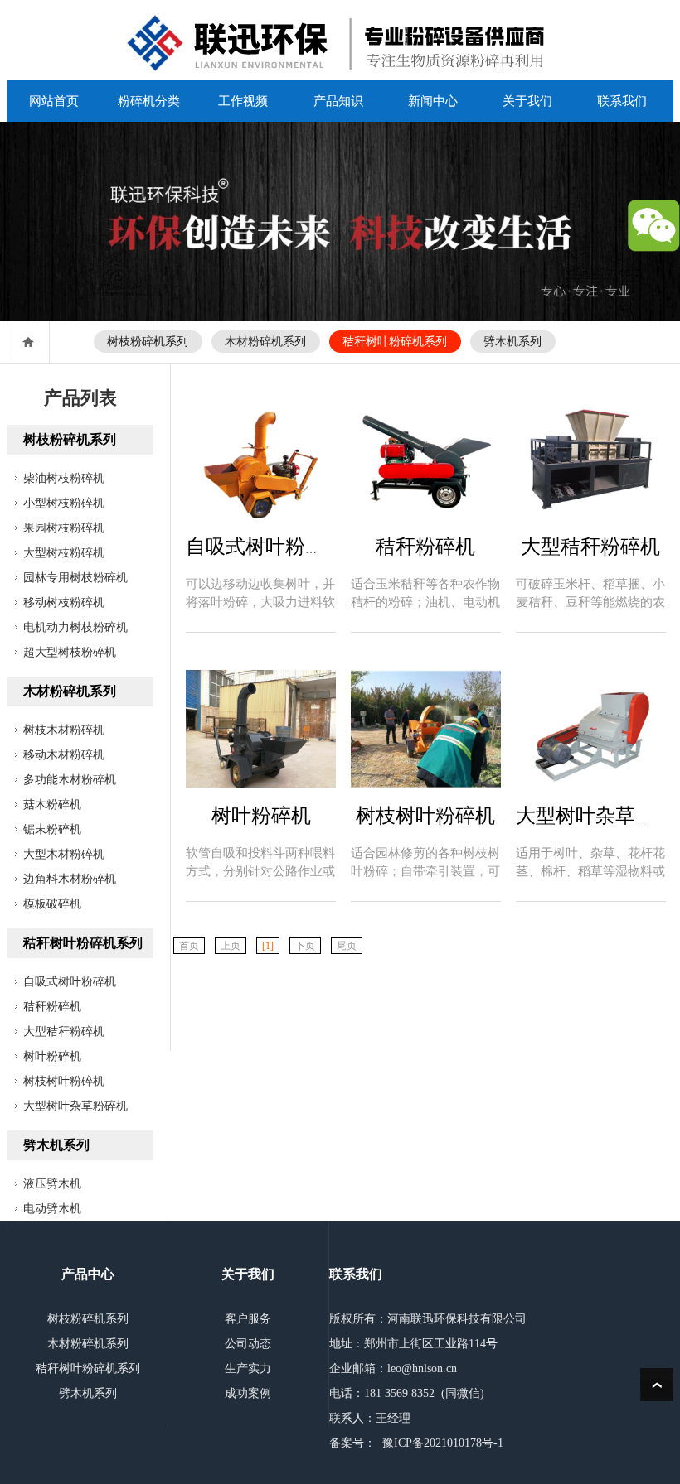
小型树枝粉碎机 (63, 503)
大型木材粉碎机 (63, 854)
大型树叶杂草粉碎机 (75, 1106)
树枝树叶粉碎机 (63, 1081)
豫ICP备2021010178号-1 (442, 1443)
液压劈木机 (52, 1184)
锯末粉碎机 (52, 829)
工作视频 (243, 101)
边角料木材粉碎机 (69, 879)
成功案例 (248, 1393)
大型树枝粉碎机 (63, 553)
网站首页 (54, 101)
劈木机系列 (512, 341)
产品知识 (338, 101)
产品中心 (87, 1274)
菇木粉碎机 (52, 804)
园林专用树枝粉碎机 (75, 577)
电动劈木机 (52, 1208)
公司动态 (248, 1343)
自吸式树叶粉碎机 (69, 982)
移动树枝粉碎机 (63, 602)
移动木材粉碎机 (63, 755)
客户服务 (248, 1319)
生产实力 (248, 1368)
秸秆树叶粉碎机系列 (394, 341)
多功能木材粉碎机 (69, 779)
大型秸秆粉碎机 (63, 1031)
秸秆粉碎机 (52, 1006)
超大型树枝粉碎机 (69, 652)
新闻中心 (433, 101)
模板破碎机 (52, 904)
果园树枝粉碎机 (63, 528)
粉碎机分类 (149, 101)
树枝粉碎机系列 (147, 341)
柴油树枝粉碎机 (63, 478)
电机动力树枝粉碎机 (75, 627)
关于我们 (527, 101)
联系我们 (622, 101)
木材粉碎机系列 (265, 341)
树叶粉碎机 (52, 1056)
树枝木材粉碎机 (63, 730)
